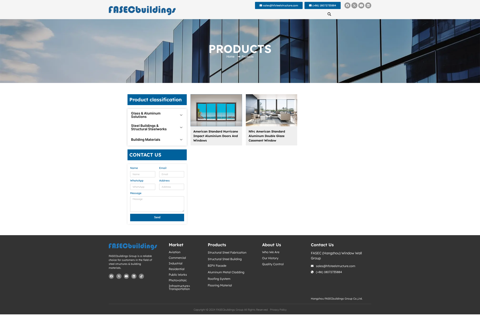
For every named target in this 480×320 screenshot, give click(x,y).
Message (135, 193)
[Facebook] (347, 5)
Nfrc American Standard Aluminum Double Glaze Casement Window (267, 136)
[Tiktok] (141, 276)
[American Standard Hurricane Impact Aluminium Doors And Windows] (216, 110)
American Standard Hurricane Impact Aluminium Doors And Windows (215, 136)
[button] (329, 14)
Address (164, 180)
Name (134, 168)
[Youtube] (361, 5)
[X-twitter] (354, 5)
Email (162, 168)
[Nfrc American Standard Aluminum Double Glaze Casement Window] (271, 110)
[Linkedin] (368, 5)
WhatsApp (136, 180)
